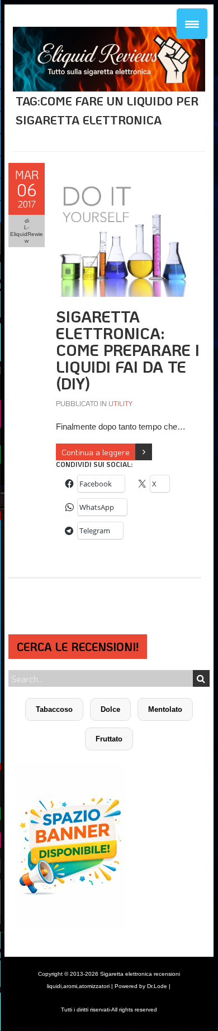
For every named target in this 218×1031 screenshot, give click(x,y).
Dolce (110, 709)
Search (201, 678)
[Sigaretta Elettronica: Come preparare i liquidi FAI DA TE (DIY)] (122, 169)
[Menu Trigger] (192, 23)
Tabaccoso (54, 709)
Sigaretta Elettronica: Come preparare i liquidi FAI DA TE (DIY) (128, 349)
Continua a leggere (95, 451)
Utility (120, 403)
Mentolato (165, 709)
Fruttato (109, 739)
